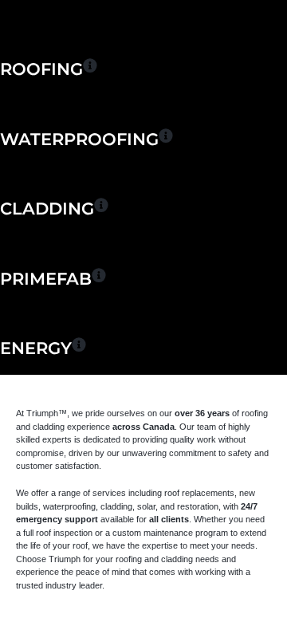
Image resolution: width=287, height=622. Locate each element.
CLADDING (47, 208)
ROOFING (41, 69)
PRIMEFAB (46, 279)
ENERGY (36, 348)
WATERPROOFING (79, 139)
